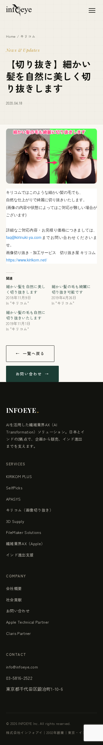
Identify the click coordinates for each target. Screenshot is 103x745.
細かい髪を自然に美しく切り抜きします (25, 289)
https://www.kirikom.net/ (26, 260)
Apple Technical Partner (27, 622)
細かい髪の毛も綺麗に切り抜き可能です (71, 289)
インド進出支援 (20, 555)
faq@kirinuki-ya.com (23, 237)
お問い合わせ (18, 610)
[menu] (92, 10)
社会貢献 (14, 599)
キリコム (27, 36)
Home (11, 36)
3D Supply (15, 521)
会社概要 (14, 588)
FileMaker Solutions (23, 532)
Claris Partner (18, 633)
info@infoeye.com (22, 667)
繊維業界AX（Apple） (25, 543)
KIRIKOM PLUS (19, 476)
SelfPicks (14, 487)
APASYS (13, 499)
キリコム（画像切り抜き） (29, 510)
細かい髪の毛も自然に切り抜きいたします (25, 315)
